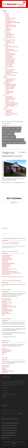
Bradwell (8, 128)
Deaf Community (5, 366)
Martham (15, 142)
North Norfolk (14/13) (6, 266)
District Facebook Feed (6, 350)
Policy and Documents (6, 313)
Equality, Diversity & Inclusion (8, 371)
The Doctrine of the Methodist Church (9, 430)
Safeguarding (4, 372)
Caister (12, 128)
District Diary (4, 348)
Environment (4, 369)
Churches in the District (6, 300)
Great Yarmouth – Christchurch (9, 136)
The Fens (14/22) (5, 270)
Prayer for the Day (5, 437)
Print (20, 152)
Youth (3, 314)
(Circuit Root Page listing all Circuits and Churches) (12, 276)
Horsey (21, 139)
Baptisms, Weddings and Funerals (9, 435)
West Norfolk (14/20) (6, 274)
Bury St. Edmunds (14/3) (7, 255)
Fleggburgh (18, 128)
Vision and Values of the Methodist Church (10, 423)
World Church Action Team (7, 310)
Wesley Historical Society (7, 309)
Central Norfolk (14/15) (6, 258)
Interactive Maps (5, 312)
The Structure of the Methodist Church (9, 427)
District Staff (4, 304)
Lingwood (5, 142)
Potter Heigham (22, 142)
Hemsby (17, 139)
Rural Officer (4, 308)
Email (25, 152)
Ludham (10, 142)
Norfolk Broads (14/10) (6, 264)
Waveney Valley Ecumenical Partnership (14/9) (11, 272)
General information (6, 365)
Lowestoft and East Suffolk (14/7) (8, 263)
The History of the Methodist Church (9, 432)
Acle (3, 128)
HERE (6, 336)
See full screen (5, 228)
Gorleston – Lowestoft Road (14, 131)
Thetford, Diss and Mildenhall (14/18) (9, 271)
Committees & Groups (6, 351)
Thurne (4, 145)
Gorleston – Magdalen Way (8, 133)
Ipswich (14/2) (5, 262)
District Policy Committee (7, 302)
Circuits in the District (6, 298)
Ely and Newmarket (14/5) (7, 259)
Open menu (4, 10)
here (17, 243)
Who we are (4, 301)
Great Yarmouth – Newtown (8, 139)
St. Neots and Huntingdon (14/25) (8, 268)
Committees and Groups (7, 305)
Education (4, 368)
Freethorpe (5, 131)
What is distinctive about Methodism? (9, 425)
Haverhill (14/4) (5, 260)
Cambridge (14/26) (6, 256)
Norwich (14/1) (5, 267)
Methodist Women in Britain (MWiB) (9, 306)
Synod (3, 354)
